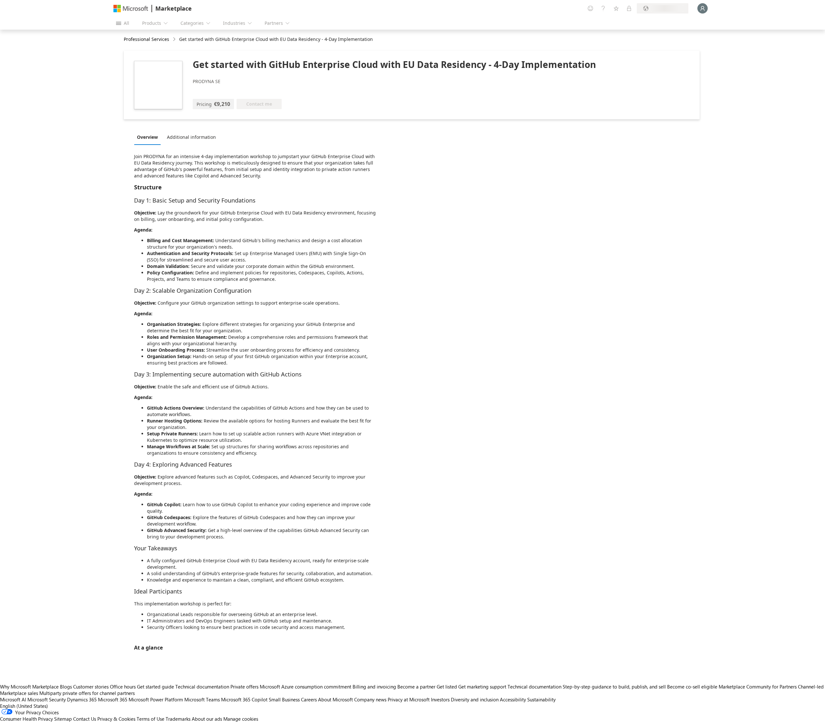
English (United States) (24, 706)
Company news (370, 699)
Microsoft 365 (112, 699)
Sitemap (63, 719)
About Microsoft (335, 699)
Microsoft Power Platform (156, 699)
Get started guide (155, 686)
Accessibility (513, 699)
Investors (440, 699)
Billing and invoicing (374, 686)
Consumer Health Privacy (26, 719)
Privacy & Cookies (116, 719)
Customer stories (91, 686)
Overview (147, 137)
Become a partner (416, 686)
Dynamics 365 (82, 699)
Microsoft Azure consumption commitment (306, 686)
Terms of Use (150, 719)
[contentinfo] (174, 39)
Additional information (191, 137)
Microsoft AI (13, 699)
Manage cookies (240, 719)
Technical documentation (202, 686)
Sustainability (541, 699)
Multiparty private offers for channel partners (87, 693)
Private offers (244, 686)
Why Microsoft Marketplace (29, 686)
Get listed (447, 686)
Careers (309, 699)
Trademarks (178, 719)
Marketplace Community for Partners (758, 686)
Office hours (123, 686)
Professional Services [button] (146, 39)
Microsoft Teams (202, 699)
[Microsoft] (130, 8)
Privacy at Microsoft (409, 699)
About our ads (207, 719)
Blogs (66, 686)
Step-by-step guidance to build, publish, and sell (614, 686)
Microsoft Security (46, 699)
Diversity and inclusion (475, 699)
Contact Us (84, 719)
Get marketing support (482, 686)
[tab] (149, 137)
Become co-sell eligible (692, 686)
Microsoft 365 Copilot (244, 699)
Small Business (284, 699)
